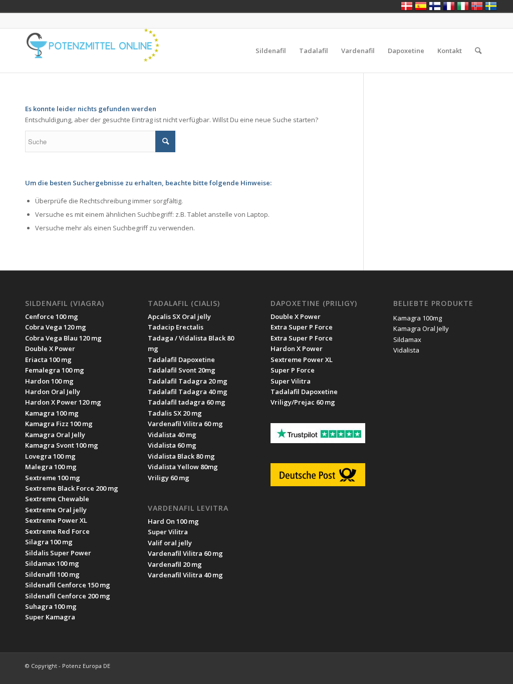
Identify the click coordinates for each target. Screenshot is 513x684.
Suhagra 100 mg (51, 606)
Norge (477, 6)
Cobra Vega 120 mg (55, 326)
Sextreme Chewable (57, 498)
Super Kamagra (50, 616)
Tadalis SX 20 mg (175, 413)
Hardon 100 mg (49, 381)
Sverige (491, 6)
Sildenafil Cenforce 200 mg (67, 595)
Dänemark (407, 6)
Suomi (435, 6)
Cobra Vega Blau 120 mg (63, 338)
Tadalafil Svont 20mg (181, 370)
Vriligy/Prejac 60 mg (303, 402)
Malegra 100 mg (51, 466)
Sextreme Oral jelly (56, 509)
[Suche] (478, 51)
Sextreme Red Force (57, 531)
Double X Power (50, 348)
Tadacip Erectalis (175, 326)
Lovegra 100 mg (50, 456)
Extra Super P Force (302, 326)
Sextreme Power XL (56, 520)
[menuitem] (271, 51)
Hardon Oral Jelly (52, 391)
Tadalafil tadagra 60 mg (186, 402)
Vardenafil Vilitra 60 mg (185, 553)
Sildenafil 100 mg (52, 574)
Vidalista (406, 350)
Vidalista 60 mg (172, 445)
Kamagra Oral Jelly (55, 434)
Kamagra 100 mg (52, 413)
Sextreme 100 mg (52, 477)
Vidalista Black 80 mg (181, 456)
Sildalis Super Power (58, 552)
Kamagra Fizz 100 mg (59, 423)
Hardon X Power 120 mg (63, 402)
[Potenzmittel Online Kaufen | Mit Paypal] (100, 51)
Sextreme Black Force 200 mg (71, 488)
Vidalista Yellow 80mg (183, 466)
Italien (463, 6)
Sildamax (407, 339)
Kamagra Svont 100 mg (61, 445)
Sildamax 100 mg (52, 563)
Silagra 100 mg (49, 541)
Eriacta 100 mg (48, 359)
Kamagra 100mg (417, 317)
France (449, 6)
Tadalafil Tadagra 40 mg (187, 391)
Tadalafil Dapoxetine (181, 359)
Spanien (421, 6)
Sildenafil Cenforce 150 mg (67, 584)
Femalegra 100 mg (54, 370)
